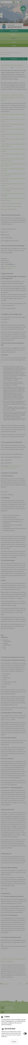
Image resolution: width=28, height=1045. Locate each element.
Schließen (14, 1041)
